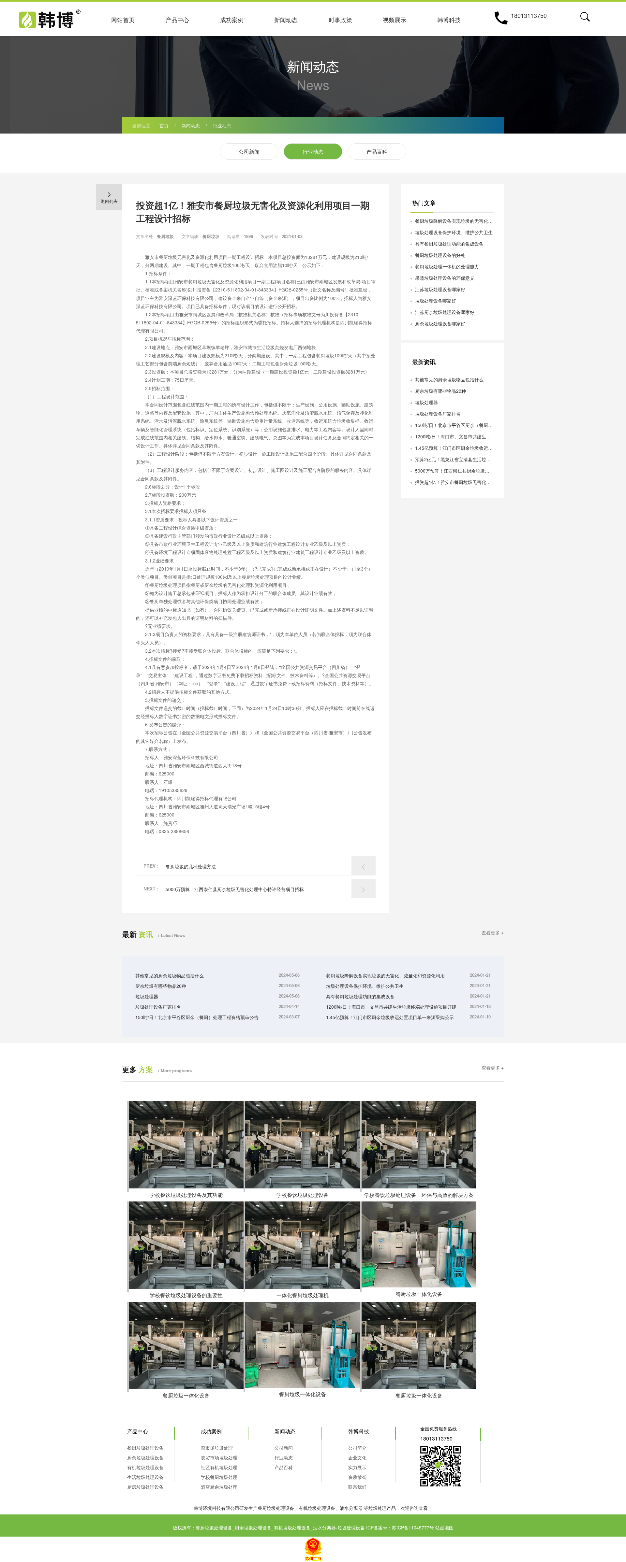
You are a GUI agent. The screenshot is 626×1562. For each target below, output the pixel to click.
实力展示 (357, 1467)
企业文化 (357, 1457)
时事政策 (340, 19)
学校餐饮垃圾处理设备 (302, 1195)
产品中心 (177, 19)
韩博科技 (449, 19)
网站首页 (123, 19)
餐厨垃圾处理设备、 (278, 1508)
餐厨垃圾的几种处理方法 (191, 866)
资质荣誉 (357, 1477)
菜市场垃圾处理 (217, 1447)
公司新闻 (249, 151)
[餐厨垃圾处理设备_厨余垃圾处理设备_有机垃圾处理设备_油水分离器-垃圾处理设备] (50, 17)
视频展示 (394, 19)
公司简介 (357, 1447)
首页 (164, 125)
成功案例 (232, 19)
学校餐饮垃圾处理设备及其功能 (186, 1195)
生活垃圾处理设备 (145, 1477)
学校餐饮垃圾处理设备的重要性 (186, 1295)
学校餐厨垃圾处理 (219, 1477)
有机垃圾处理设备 (145, 1467)
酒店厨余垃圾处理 (219, 1487)
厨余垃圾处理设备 (145, 1457)
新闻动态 (286, 19)
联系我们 (357, 1487)
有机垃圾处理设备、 (319, 1508)
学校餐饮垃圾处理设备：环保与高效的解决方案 (419, 1195)
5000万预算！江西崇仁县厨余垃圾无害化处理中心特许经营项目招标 (235, 889)
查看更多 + (493, 932)
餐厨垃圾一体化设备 (418, 1294)
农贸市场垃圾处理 (219, 1457)
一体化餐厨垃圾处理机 (302, 1295)
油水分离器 (351, 1508)
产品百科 (376, 151)
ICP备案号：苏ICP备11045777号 (400, 1527)
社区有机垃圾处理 (219, 1467)
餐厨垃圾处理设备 (145, 1447)
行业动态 (222, 125)
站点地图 (444, 1527)
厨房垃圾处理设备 (145, 1487)
